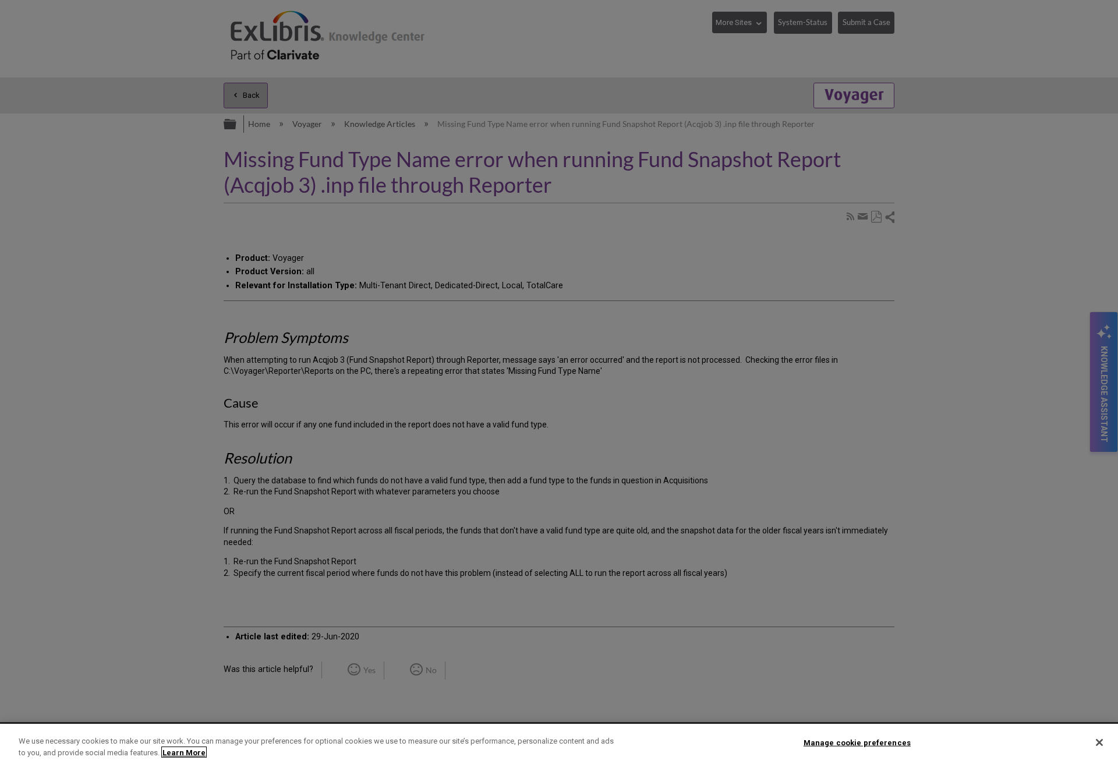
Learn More (184, 752)
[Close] (1099, 742)
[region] (559, 744)
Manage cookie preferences (857, 742)
